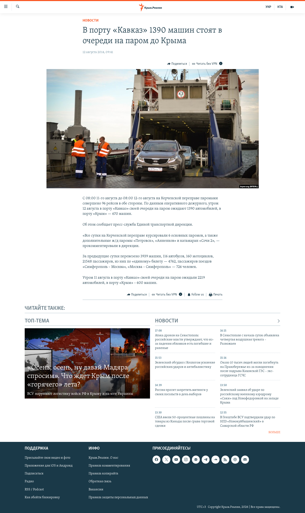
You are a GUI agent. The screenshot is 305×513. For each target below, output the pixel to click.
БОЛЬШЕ (274, 432)
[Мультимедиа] (292, 7)
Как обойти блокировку (42, 497)
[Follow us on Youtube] (176, 459)
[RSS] (225, 459)
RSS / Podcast (34, 489)
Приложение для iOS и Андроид (49, 465)
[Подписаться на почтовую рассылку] (245, 459)
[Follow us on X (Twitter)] (166, 459)
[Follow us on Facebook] (156, 459)
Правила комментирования (109, 465)
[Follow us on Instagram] (186, 459)
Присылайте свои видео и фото (47, 458)
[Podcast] (235, 459)
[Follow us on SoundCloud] (215, 459)
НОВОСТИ (166, 321)
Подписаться (34, 473)
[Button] (177, 64)
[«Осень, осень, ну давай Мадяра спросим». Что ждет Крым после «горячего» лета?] (87, 363)
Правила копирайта (103, 473)
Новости (91, 21)
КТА (280, 7)
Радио (29, 481)
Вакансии (96, 489)
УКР (268, 7)
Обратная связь (100, 481)
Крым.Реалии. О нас (103, 458)
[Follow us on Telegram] (206, 459)
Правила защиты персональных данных (118, 497)
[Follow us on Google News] (196, 459)
